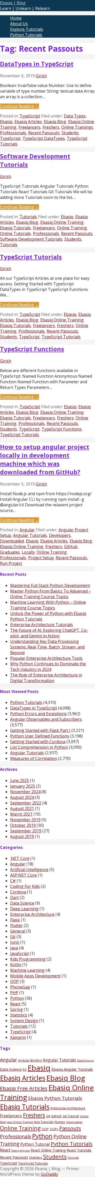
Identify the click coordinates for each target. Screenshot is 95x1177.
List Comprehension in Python (39, 747)
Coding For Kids (25, 886)
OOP (14, 981)
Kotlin (15, 964)
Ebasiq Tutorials (15, 228)
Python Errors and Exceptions (38, 713)
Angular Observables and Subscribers (46, 719)
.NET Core (19, 858)
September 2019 (25, 831)
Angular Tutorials (30, 535)
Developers (60, 535)
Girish (41, 76)
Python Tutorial (35, 1144)
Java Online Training (20, 1122)
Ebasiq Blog (55, 121)
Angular (27, 530)
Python (17, 998)
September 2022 (25, 803)
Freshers (51, 127)
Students (70, 133)
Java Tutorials (43, 1122)
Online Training (72, 228)
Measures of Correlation (33, 758)
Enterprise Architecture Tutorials (41, 624)
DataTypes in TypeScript (36, 64)
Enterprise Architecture (32, 914)
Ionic (14, 942)
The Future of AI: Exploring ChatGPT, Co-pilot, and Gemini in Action (49, 633)
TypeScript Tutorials (31, 257)
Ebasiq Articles (28, 121)
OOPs (54, 1129)
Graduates (10, 552)
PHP (14, 992)
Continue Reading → (19, 106)
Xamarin (18, 1037)
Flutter (16, 925)
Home (16, 18)
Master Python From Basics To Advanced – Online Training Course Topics (50, 593)
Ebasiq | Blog (13, 3)
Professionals (13, 133)
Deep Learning (24, 908)
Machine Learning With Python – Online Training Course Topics (48, 605)
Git (12, 936)
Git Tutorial (71, 1116)
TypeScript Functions (32, 349)
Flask (15, 920)
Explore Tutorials (26, 29)
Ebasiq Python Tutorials (55, 1098)
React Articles (20, 1150)
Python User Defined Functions (39, 736)
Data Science (22, 903)
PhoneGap (20, 987)
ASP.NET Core (23, 875)
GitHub (71, 546)
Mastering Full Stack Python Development (50, 585)
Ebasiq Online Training (62, 222)
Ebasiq (6, 121)
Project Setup (41, 558)
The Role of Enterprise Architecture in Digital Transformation (46, 677)
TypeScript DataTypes (44, 138)
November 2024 (25, 792)
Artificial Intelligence (29, 869)
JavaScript (19, 953)
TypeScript (30, 116)
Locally (28, 552)
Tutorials (28, 216)
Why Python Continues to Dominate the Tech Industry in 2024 (48, 666)
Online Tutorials (15, 233)
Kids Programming (28, 959)
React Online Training (48, 1150)
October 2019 (23, 825)
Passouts (70, 1128)
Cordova (18, 892)
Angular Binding (30, 1060)
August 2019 (22, 836)
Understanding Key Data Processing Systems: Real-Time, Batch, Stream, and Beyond (47, 647)
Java (14, 948)
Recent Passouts (44, 133)
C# (13, 881)
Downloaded (12, 541)
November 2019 (25, 819)
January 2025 (22, 786)
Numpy (59, 1122)
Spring (16, 1009)
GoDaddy (49, 1174)
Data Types (75, 116)
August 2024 (22, 797)
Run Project (11, 563)
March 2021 (21, 814)
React (15, 1004)
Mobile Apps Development (35, 976)
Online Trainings (77, 127)
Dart (14, 897)
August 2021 (22, 808)
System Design (24, 1020)
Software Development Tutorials (31, 239)
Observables (74, 1122)
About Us (19, 23)
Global (84, 1116)
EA (25, 1069)
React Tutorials (79, 1150)
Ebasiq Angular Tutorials (72, 1069)
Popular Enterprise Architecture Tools (46, 658)
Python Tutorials (26, 35)
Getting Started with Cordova (37, 741)
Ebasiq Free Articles (23, 1088)
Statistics (18, 1015)
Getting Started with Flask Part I (40, 730)
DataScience (85, 1060)
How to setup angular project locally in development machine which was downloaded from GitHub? (44, 459)
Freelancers (29, 127)
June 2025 (19, 780)
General (17, 931)
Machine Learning (27, 970)
